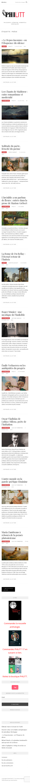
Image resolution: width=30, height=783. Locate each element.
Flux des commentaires (7, 763)
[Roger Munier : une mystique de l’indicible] (15, 330)
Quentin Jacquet (13, 262)
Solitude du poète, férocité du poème (11, 147)
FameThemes (14, 780)
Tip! (15, 687)
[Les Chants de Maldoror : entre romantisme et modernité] (15, 112)
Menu (4, 2)
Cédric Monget (13, 152)
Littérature (5, 100)
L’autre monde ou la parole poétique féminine (15, 480)
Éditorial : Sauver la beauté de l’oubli (12, 726)
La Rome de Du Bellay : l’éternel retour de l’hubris (13, 256)
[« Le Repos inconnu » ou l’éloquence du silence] (15, 56)
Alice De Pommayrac (17, 427)
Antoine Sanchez (16, 318)
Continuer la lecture (9, 82)
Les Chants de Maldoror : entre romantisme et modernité (15, 94)
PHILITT (11, 46)
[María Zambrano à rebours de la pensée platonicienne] (15, 553)
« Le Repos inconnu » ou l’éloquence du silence (14, 41)
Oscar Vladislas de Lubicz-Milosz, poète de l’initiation (14, 421)
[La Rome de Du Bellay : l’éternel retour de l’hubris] (15, 274)
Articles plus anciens (8, 589)
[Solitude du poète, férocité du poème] (15, 164)
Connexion (4, 757)
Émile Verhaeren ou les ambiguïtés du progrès (14, 367)
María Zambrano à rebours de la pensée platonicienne (12, 535)
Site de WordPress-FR (7, 765)
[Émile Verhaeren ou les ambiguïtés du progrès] (15, 383)
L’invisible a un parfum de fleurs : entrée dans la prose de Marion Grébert (14, 200)
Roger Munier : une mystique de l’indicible (13, 313)
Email (3, 697)
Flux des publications (7, 760)
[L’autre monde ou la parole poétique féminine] (15, 497)
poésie (4, 46)
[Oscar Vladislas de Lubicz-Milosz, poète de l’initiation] (15, 439)
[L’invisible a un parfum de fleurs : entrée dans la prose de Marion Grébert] (15, 218)
